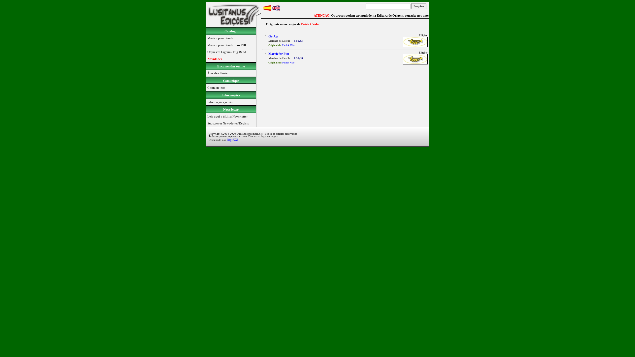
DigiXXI (232, 140)
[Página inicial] (233, 26)
